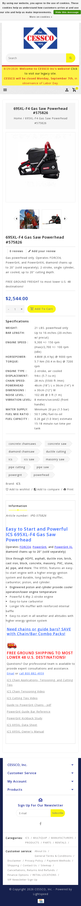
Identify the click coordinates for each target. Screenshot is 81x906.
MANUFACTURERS (62, 838)
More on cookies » (41, 17)
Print (70, 489)
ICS (27, 838)
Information (18, 506)
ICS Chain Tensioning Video (26, 691)
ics (10, 459)
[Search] (70, 58)
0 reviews (16, 251)
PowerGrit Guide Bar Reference (28, 711)
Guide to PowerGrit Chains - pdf (29, 705)
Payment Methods (59, 860)
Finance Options (18, 875)
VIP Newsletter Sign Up (22, 879)
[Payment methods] (40, 900)
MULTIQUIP (40, 838)
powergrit (15, 475)
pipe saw (43, 467)
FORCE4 (25, 547)
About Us (41, 851)
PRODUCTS (32, 842)
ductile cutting (56, 451)
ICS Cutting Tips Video (22, 698)
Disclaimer (14, 860)
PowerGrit (40, 547)
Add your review (44, 251)
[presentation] (15, 218)
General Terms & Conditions (53, 856)
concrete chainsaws (22, 443)
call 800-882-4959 (31, 673)
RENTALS (60, 842)
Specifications (17, 321)
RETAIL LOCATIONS (45, 875)
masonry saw (55, 459)
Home (18, 118)
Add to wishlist (20, 489)
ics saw (29, 459)
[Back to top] (73, 896)
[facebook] (40, 824)
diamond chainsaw (21, 451)
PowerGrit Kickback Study (24, 718)
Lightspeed (40, 894)
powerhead (41, 475)
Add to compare (49, 489)
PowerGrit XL (63, 547)
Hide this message (67, 12)
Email (10, 673)
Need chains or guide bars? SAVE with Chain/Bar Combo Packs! (39, 631)
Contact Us (30, 865)
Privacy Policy (34, 860)
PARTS (47, 842)
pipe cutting (17, 467)
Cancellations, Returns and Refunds (31, 870)
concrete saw (57, 443)
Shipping (13, 865)
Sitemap (46, 865)
